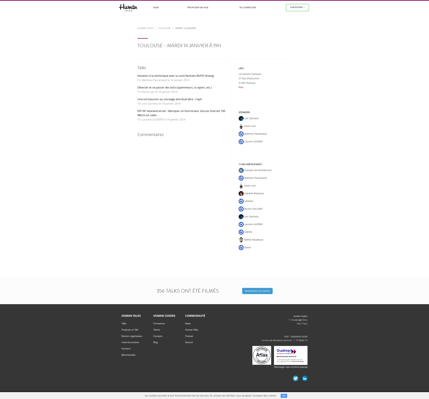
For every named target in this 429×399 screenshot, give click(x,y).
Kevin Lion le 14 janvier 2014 (159, 92)
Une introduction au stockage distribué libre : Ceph (169, 99)
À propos (126, 348)
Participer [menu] (296, 7)
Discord (189, 342)
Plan (241, 87)
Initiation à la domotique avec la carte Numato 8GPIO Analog (175, 76)
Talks (156, 7)
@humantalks (128, 354)
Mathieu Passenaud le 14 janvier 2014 (165, 80)
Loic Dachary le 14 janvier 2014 (161, 103)
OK (284, 395)
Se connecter (247, 7)
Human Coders (300, 316)
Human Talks (191, 329)
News (188, 323)
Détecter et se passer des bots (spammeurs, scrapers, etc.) (174, 87)
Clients (156, 329)
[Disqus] (182, 180)
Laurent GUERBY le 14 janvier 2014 (163, 119)
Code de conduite (130, 342)
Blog (155, 342)
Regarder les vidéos (257, 291)
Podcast (189, 336)
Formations (159, 323)
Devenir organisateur (131, 336)
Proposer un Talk (197, 7)
